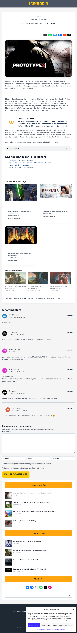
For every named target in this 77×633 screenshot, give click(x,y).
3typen (12, 332)
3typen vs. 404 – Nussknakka (19, 165)
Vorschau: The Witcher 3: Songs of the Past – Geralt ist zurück (32, 493)
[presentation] (21, 195)
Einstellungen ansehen (63, 625)
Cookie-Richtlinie (41, 629)
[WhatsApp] (50, 35)
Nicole (35, 19)
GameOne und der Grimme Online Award (27, 541)
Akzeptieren (34, 625)
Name (6, 458)
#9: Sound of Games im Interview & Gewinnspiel (29, 550)
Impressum (63, 629)
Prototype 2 (51, 298)
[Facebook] (60, 35)
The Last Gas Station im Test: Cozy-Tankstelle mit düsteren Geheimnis (34, 511)
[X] (69, 35)
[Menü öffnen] (4, 3)
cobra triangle (40, 298)
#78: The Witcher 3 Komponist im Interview (27, 560)
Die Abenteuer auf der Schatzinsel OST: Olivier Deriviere (30, 163)
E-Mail (31, 458)
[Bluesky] (55, 35)
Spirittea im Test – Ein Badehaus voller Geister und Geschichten (32, 502)
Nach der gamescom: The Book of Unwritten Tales (30, 569)
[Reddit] (64, 35)
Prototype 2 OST (14, 161)
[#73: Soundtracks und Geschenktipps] (38, 278)
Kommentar (7, 432)
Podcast (38, 16)
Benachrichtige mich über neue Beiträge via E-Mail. (24, 468)
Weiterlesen (14, 218)
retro (59, 298)
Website (56, 458)
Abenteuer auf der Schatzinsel (23, 298)
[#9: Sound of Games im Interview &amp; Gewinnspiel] (15, 278)
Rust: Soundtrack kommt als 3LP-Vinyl (24, 521)
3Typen (9, 298)
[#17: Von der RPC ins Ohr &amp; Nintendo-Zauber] (60, 278)
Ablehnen (46, 625)
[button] (73, 609)
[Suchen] (69, 595)
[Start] (23, 23)
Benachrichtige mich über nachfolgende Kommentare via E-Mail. (29, 464)
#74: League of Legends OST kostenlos (55, 211)
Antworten (69, 315)
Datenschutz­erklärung (53, 629)
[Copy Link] (45, 35)
